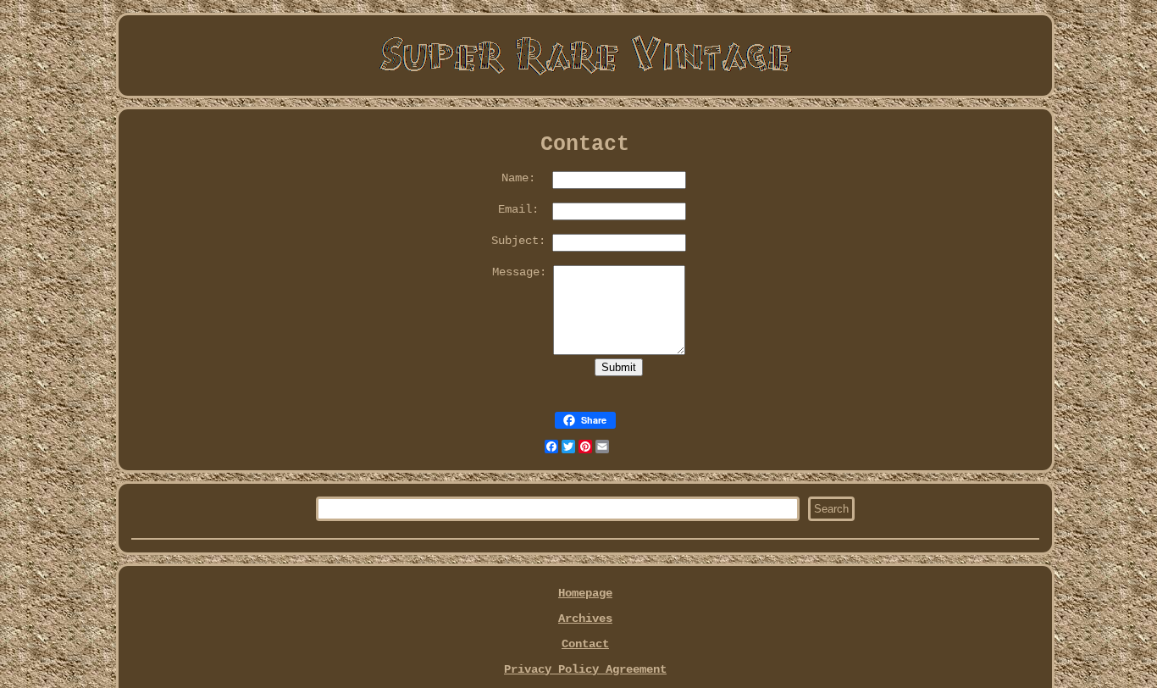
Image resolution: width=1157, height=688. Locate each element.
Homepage (585, 593)
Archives (585, 618)
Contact (585, 644)
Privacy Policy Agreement (585, 669)
